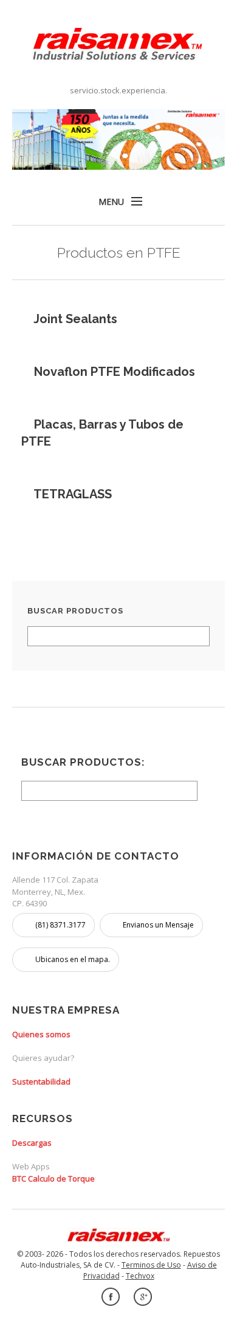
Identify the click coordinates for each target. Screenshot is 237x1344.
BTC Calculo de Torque (53, 1178)
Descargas (32, 1142)
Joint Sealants (75, 319)
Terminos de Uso (151, 1265)
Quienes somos (41, 1034)
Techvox (140, 1276)
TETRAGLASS (72, 494)
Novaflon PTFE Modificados (114, 371)
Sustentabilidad (41, 1081)
